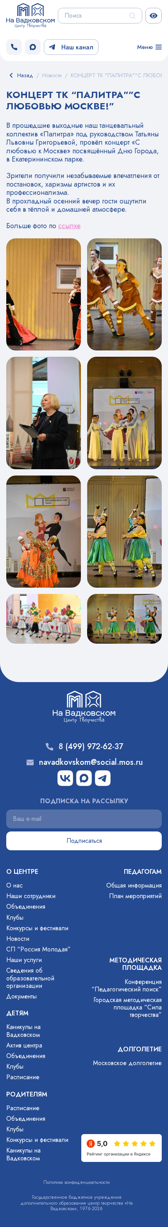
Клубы (14, 917)
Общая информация (134, 885)
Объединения (25, 906)
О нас (14, 885)
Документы (21, 996)
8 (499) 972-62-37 (91, 746)
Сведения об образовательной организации (30, 978)
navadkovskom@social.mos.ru (91, 762)
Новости (17, 938)
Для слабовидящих (153, 15)
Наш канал (77, 47)
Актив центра (24, 1045)
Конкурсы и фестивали (37, 928)
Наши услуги (24, 959)
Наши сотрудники (30, 895)
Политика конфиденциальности (76, 1182)
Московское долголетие (127, 1062)
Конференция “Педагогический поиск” (126, 985)
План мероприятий (135, 895)
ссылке (69, 226)
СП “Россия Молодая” (38, 949)
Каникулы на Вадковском (23, 1030)
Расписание (22, 1077)
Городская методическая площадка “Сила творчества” (127, 1007)
